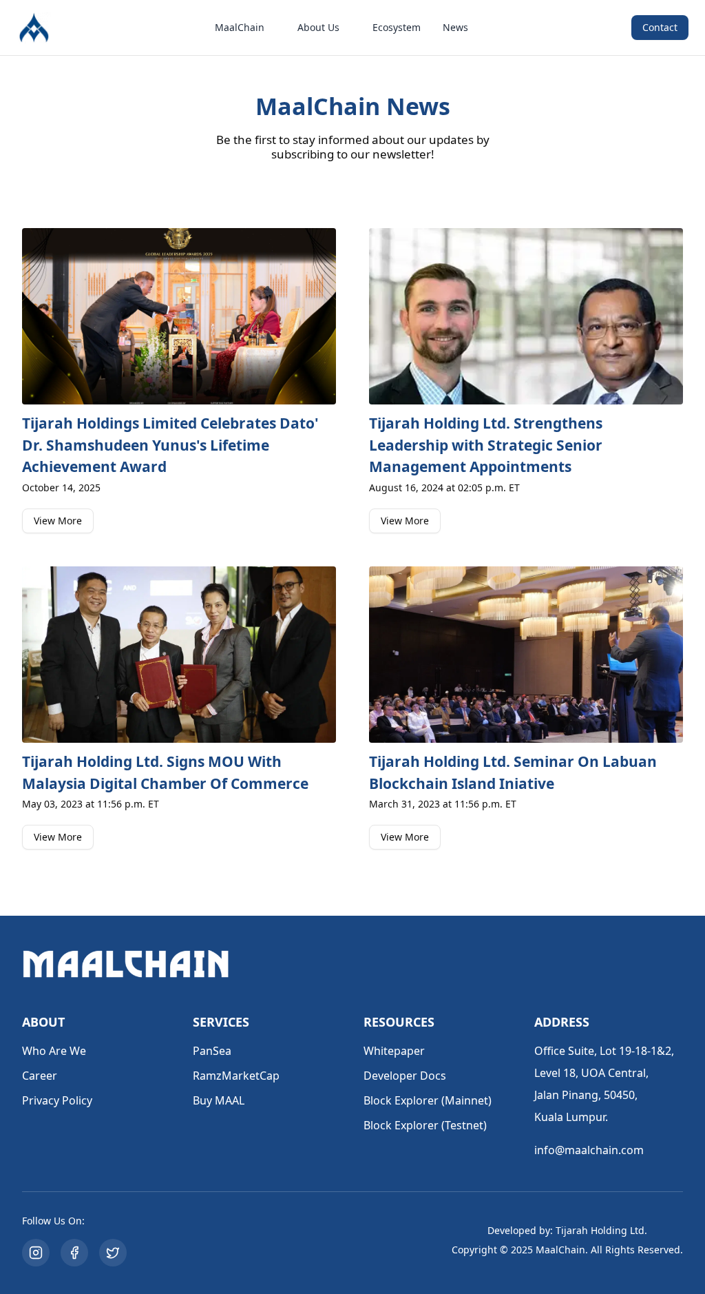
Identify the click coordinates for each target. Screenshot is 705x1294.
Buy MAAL (218, 1100)
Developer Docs (405, 1075)
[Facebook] (74, 1252)
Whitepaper (394, 1050)
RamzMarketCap (236, 1075)
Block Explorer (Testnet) (425, 1125)
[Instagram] (36, 1252)
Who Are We (54, 1050)
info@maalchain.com (589, 1150)
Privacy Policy (57, 1100)
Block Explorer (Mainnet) (428, 1100)
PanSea (212, 1050)
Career (39, 1075)
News (455, 27)
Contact (659, 27)
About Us (318, 27)
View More (58, 520)
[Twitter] (113, 1252)
